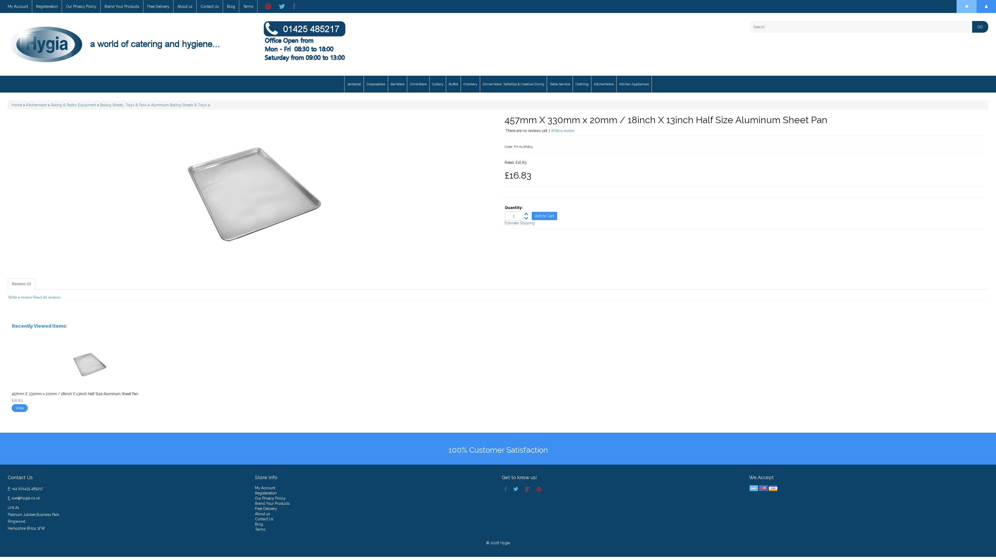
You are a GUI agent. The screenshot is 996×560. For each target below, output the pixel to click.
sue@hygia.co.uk (26, 498)
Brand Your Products (122, 6)
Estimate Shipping (520, 223)
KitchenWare (604, 84)
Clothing (582, 84)
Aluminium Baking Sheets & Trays (179, 105)
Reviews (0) (21, 284)
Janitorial (354, 84)
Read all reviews (47, 297)
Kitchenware (36, 105)
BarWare (397, 84)
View (20, 408)
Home (17, 105)
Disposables (375, 84)
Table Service (560, 84)
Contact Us (209, 6)
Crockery (470, 84)
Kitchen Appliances (634, 84)
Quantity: (514, 208)
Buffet (453, 84)
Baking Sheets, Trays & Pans (123, 105)
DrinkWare (418, 84)
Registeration (47, 6)
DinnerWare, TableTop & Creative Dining (513, 84)
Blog (231, 6)
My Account (18, 6)
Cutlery (437, 84)
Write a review (562, 131)
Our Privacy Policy (81, 6)
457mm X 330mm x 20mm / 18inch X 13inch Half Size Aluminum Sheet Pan (75, 394)
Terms (248, 6)
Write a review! (20, 297)
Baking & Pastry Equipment (73, 105)
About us (184, 6)
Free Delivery (158, 6)
